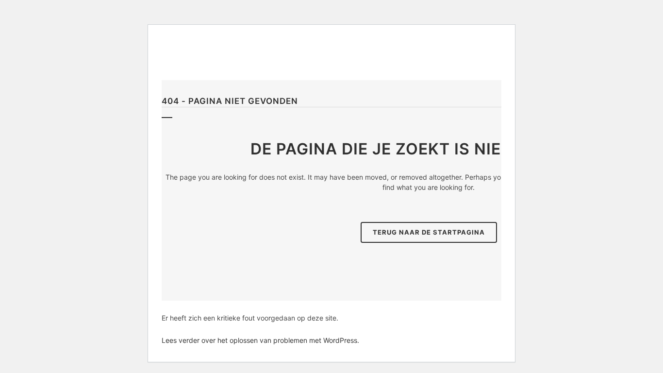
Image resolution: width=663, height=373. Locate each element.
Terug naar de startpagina (429, 232)
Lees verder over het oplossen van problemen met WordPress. (260, 340)
